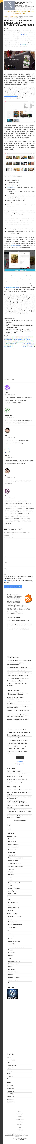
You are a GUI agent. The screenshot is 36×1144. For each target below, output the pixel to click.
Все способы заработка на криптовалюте (17, 675)
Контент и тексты (12, 893)
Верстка (10, 872)
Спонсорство (10, 1079)
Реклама (24, 11)
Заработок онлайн (11, 836)
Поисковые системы (13, 907)
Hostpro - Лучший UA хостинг (14, 776)
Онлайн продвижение (12, 896)
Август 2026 (10, 1085)
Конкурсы (10, 955)
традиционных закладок (11, 287)
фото (15, 342)
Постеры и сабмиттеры (14, 941)
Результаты (20, 761)
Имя (5, 556)
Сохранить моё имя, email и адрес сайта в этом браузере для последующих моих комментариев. (19, 577)
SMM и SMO (11, 905)
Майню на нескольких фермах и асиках (18, 743)
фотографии (10, 187)
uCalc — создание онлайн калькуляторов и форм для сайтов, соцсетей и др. (28, 345)
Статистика (11, 910)
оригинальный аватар (10, 96)
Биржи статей (11, 852)
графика (9, 338)
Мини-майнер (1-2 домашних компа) (17, 746)
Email (6, 562)
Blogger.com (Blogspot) (14, 882)
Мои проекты (11, 969)
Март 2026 (9, 1096)
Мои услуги (31, 11)
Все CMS (10, 880)
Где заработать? (15, 11)
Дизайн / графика (12, 891)
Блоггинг (10, 949)
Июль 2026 (10, 1088)
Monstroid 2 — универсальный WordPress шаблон (19, 672)
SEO (9, 899)
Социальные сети (8, 342)
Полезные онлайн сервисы (11, 340)
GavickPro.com (21, 1139)
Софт (8, 930)
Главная (6, 16)
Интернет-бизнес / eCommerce (16, 858)
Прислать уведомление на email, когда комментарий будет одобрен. (19, 581)
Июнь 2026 (10, 1091)
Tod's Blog (9, 5)
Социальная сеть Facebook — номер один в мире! (20, 324)
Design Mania (10, 782)
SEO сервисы (11, 919)
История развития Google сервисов (16, 670)
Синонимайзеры (12, 944)
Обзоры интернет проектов (17, 336)
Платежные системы (13, 860)
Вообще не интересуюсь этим (16, 754)
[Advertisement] (20, 360)
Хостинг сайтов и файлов (14, 888)
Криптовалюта (12, 841)
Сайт (5, 568)
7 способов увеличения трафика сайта (17, 667)
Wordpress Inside (11, 779)
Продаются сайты (11, 1065)
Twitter (21, 613)
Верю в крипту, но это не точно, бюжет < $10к (19, 732)
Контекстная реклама (13, 844)
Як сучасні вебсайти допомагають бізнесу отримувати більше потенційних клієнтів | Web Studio (19, 811)
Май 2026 (9, 1093)
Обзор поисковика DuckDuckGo (15, 681)
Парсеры (10, 938)
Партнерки (11, 839)
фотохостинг (28, 342)
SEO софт (11, 933)
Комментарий (8, 538)
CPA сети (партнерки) (13, 847)
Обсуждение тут (20, 764)
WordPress (11, 869)
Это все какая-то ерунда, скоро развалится (19, 751)
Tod (6, 435)
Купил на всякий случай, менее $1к (17, 735)
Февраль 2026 (10, 1099)
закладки (14, 338)
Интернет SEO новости (14, 977)
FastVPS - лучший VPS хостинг (15, 771)
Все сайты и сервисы (12, 913)
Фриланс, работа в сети (14, 863)
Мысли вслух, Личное (14, 961)
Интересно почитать (13, 972)
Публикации (10, 1076)
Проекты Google (12, 921)
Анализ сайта (11, 935)
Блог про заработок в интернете (23, 2)
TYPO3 (10, 877)
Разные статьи (12, 982)
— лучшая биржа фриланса (18, 629)
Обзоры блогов (12, 952)
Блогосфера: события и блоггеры (15, 947)
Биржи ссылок (12, 849)
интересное (20, 338)
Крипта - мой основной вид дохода (17, 748)
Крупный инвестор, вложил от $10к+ (17, 729)
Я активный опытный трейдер (16, 737)
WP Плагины (11, 874)
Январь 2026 (10, 1102)
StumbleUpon (24, 44)
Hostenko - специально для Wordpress (16, 774)
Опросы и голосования (14, 963)
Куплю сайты (17, 13)
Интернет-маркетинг (13, 902)
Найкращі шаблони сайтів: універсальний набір (19, 660)
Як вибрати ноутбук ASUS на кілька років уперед (19, 789)
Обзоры (10, 966)
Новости (10, 974)
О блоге (7, 11)
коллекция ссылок (16, 339)
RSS (14, 613)
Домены (10, 885)
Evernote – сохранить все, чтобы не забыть (18, 329)
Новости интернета (13, 980)
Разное (9, 958)
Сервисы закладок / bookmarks (26, 340)
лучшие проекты (25, 339)
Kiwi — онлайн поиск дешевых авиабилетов (18, 678)
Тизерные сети (12, 855)
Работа (24, 13)
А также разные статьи (20, 820)
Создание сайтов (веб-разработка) (15, 866)
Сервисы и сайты (13, 16)
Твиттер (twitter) (12, 927)
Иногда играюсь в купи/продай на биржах (18, 740)
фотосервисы (20, 342)
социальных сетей (14, 245)
